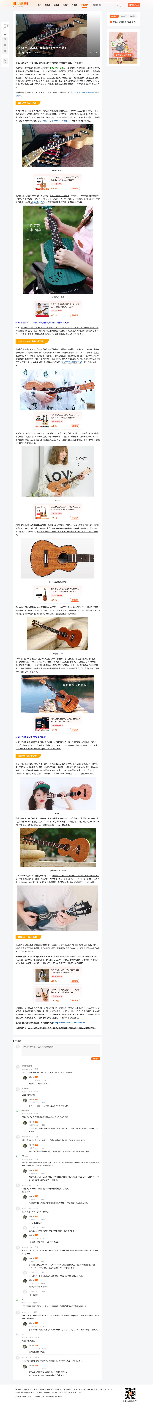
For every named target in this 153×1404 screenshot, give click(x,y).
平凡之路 (54, 1392)
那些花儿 (40, 1392)
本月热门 (123, 16)
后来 (88, 1389)
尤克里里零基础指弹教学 (71, 362)
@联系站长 (58, 1396)
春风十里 (47, 1392)
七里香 (47, 1389)
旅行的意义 (59, 1389)
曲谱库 (47, 5)
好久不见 (94, 1389)
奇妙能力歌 (19, 1392)
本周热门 (114, 16)
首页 (39, 5)
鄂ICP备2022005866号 (46, 1396)
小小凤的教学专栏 (37, 202)
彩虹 (35, 1389)
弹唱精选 (132, 16)
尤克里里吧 (35, 1396)
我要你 (110, 1389)
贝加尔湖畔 (28, 1392)
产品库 (74, 5)
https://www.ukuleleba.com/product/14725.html (46, 1375)
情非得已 (41, 1389)
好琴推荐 (84, 5)
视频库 (56, 5)
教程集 (65, 5)
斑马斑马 (77, 1389)
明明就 (73, 1392)
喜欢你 (61, 1392)
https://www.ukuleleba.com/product (70, 1023)
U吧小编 (25, 53)
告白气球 (26, 1389)
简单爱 (83, 1389)
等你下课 (67, 1392)
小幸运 (79, 1392)
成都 (52, 1389)
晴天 (31, 1389)
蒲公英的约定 (68, 1389)
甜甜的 (100, 1389)
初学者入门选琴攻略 (123, 55)
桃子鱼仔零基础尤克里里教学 (56, 121)
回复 (36, 1069)
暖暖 (105, 1389)
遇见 (34, 1392)
